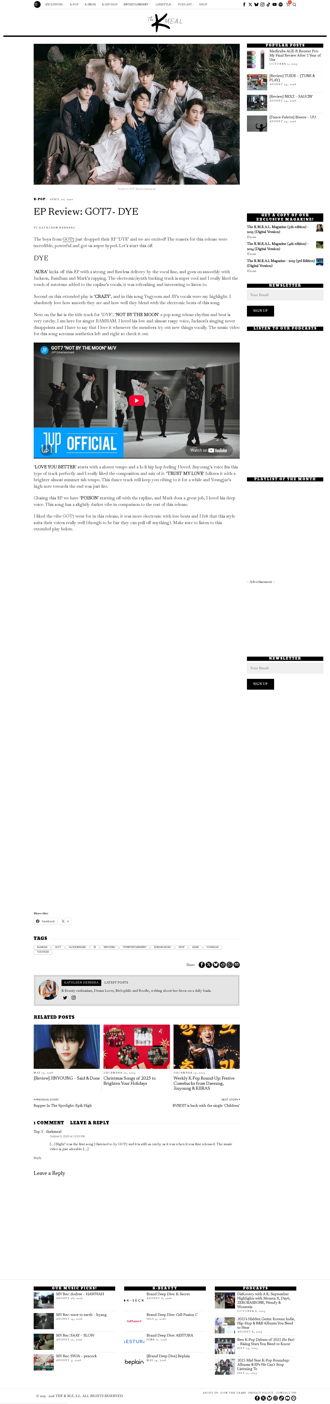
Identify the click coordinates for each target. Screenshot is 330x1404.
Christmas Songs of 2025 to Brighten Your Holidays (129, 1081)
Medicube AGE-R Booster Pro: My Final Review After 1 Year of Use (295, 56)
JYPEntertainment (134, 947)
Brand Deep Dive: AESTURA (170, 1336)
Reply (38, 1158)
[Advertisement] (285, 172)
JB (95, 947)
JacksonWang (77, 947)
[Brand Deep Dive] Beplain (168, 1356)
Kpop (182, 947)
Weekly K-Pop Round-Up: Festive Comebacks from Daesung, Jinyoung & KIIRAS (204, 1083)
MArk (195, 947)
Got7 (58, 947)
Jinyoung (109, 947)
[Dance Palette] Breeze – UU (292, 117)
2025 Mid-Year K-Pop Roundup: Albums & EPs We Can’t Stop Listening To (263, 1365)
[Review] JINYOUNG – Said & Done (67, 1078)
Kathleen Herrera (57, 227)
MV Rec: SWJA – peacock (76, 1356)
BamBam (42, 947)
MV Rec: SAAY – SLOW (75, 1336)
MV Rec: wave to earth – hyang (81, 1315)
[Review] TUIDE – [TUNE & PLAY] (292, 78)
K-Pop (39, 199)
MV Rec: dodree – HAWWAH (80, 1294)
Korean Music (162, 947)
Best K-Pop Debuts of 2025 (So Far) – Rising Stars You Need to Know (265, 1342)
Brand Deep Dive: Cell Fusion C (172, 1315)
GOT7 (68, 239)
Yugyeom (43, 952)
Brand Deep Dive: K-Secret (168, 1294)
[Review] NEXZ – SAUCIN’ (291, 97)
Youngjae (213, 947)
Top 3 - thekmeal (48, 1132)
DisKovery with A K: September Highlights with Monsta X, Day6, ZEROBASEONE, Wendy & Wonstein (263, 1301)
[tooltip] (244, 4)
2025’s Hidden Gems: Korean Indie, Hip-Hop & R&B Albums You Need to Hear (266, 1324)
